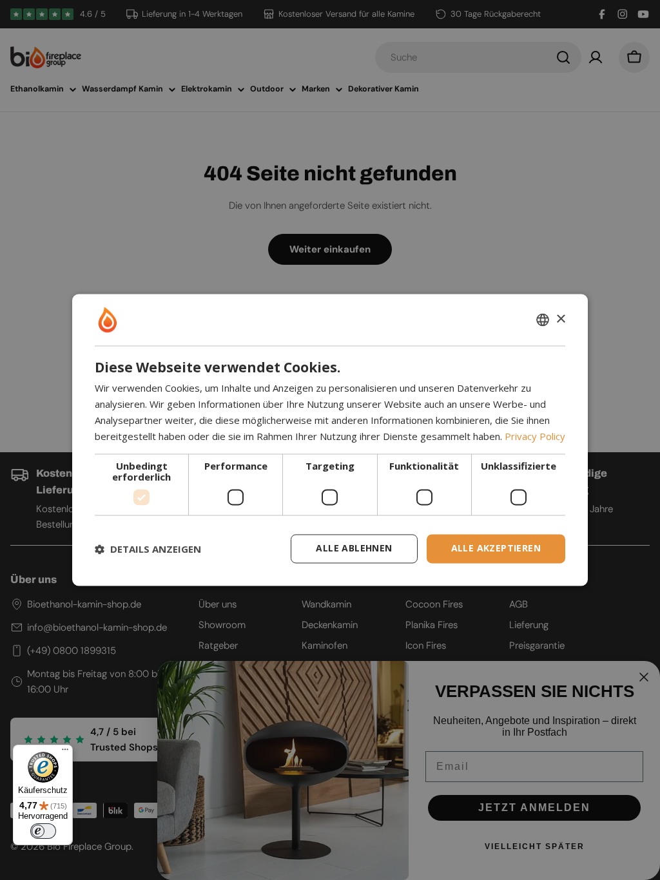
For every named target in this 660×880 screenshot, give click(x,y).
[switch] (43, 831)
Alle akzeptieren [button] (496, 548)
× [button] (560, 319)
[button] (148, 549)
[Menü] (65, 752)
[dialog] (330, 440)
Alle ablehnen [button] (354, 548)
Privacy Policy (535, 436)
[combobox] (542, 319)
